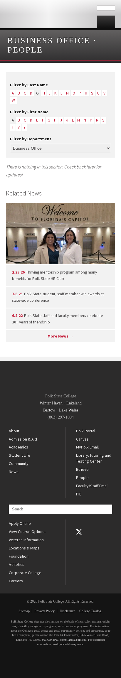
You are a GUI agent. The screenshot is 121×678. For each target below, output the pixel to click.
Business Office (48, 40)
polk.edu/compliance (71, 644)
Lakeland (74, 403)
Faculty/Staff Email (92, 485)
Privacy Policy (44, 611)
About (14, 431)
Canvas (82, 439)
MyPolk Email (87, 447)
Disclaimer (67, 611)
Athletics (16, 564)
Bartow (49, 410)
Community (18, 463)
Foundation (18, 556)
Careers (16, 580)
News (14, 471)
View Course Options (27, 531)
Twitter (79, 532)
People (25, 49)
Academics (18, 447)
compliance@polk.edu (73, 639)
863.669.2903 (50, 639)
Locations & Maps (24, 548)
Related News (24, 193)
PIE (78, 494)
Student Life (19, 455)
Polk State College (48, 14)
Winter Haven (51, 403)
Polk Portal (85, 431)
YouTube (79, 540)
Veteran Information (26, 539)
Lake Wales (68, 410)
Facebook (79, 524)
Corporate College (25, 572)
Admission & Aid (23, 439)
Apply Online (20, 523)
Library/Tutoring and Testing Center (93, 458)
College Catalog (90, 611)
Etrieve (82, 469)
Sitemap (24, 611)
